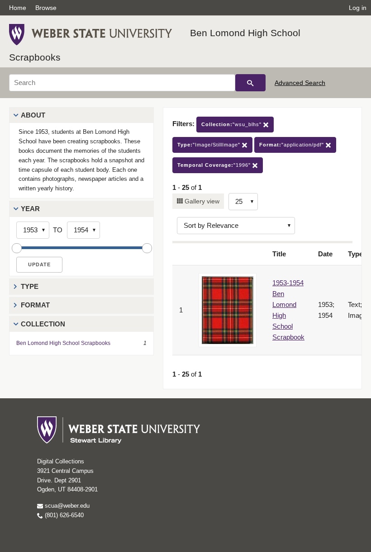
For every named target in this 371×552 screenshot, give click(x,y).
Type (29, 286)
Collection (43, 324)
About (33, 115)
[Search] (250, 82)
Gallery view (201, 201)
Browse (46, 7)
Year (30, 208)
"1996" (214, 165)
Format (35, 305)
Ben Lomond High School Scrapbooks (63, 343)
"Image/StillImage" (209, 144)
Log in (357, 7)
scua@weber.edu (66, 505)
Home (17, 7)
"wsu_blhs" (232, 124)
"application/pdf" (292, 144)
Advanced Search (300, 82)
